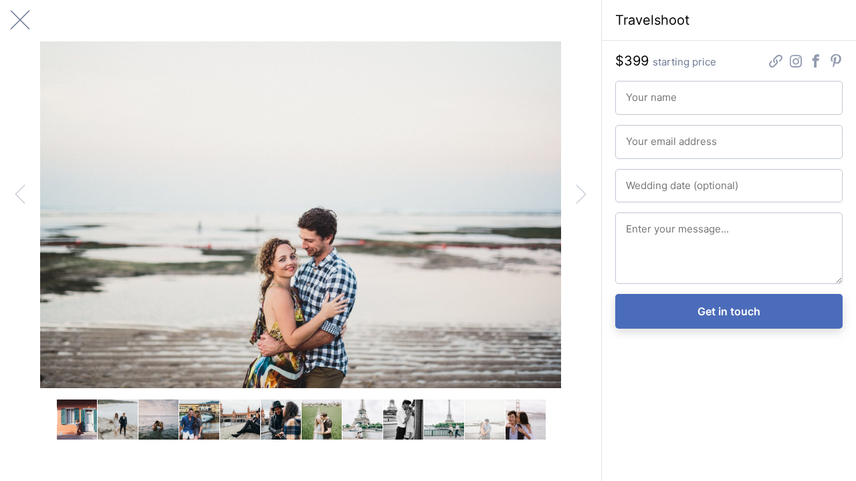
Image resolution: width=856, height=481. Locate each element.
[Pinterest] (836, 62)
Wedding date (651, 179)
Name (636, 91)
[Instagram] (795, 62)
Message (642, 223)
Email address (651, 135)
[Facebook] (816, 62)
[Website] (775, 62)
